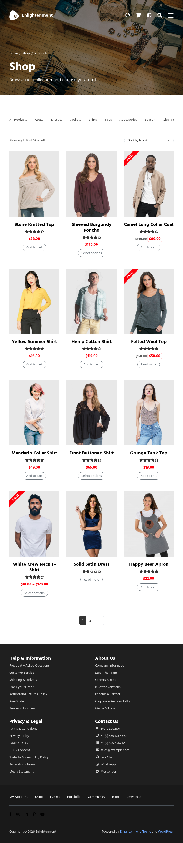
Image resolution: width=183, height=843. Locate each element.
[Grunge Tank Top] (149, 412)
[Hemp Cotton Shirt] (91, 301)
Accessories (128, 120)
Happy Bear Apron (148, 564)
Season (150, 120)
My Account (18, 797)
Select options (91, 253)
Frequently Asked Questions (29, 665)
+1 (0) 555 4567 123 (113, 743)
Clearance (170, 120)
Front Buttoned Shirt (91, 453)
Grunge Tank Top (148, 453)
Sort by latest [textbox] (137, 140)
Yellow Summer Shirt (34, 341)
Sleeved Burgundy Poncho (92, 227)
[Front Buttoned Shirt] (91, 412)
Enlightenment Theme (135, 831)
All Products (18, 120)
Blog (115, 797)
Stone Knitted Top (34, 224)
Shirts (93, 120)
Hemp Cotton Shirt (91, 341)
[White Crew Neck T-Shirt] (34, 524)
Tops (108, 120)
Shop (26, 53)
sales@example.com (115, 750)
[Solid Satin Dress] (91, 524)
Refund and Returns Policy (28, 694)
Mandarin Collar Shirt (34, 453)
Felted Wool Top (149, 341)
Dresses (57, 120)
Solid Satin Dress (92, 564)
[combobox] (149, 140)
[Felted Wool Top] (149, 301)
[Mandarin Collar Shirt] (34, 412)
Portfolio (74, 797)
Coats (39, 120)
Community (96, 797)
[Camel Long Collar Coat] (149, 184)
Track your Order (21, 687)
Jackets (75, 120)
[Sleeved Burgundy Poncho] (91, 184)
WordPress (166, 831)
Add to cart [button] (34, 247)
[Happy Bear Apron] (149, 524)
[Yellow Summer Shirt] (34, 301)
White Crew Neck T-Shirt (34, 567)
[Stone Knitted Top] (34, 184)
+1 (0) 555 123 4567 (113, 736)
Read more (148, 364)
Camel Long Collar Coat (149, 224)
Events (55, 797)
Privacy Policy (19, 736)
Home (13, 53)
